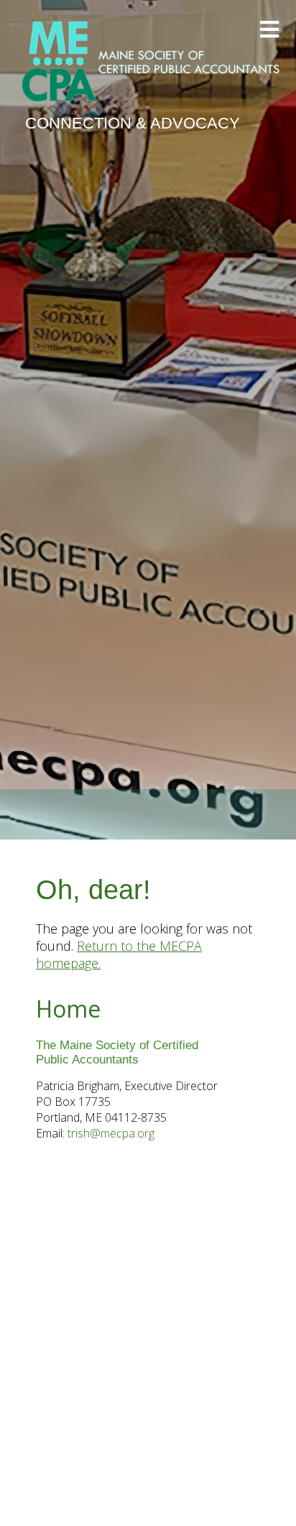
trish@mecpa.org (111, 1133)
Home (68, 1008)
